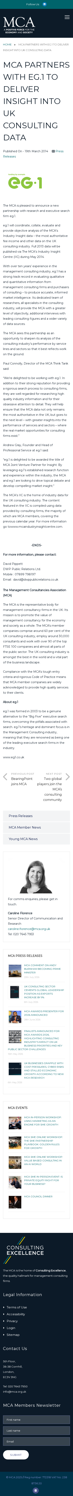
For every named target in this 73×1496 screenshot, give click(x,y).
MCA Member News (25, 827)
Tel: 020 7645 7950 (15, 1386)
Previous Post (22, 779)
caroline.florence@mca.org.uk (29, 929)
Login (11, 1328)
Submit (16, 1454)
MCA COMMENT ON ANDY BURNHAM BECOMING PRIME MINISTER (42, 969)
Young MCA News (23, 839)
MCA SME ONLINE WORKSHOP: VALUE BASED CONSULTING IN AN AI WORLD (43, 1160)
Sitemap (13, 1335)
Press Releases (20, 816)
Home (7, 44)
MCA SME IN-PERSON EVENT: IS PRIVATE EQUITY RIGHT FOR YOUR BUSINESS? (43, 1180)
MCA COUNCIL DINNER (38, 1196)
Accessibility (16, 1314)
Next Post (49, 787)
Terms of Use (17, 1307)
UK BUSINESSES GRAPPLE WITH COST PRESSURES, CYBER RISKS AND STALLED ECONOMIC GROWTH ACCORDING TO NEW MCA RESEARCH (44, 1070)
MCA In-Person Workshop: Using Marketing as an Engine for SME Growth (43, 1121)
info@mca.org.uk (14, 1391)
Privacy (12, 1321)
